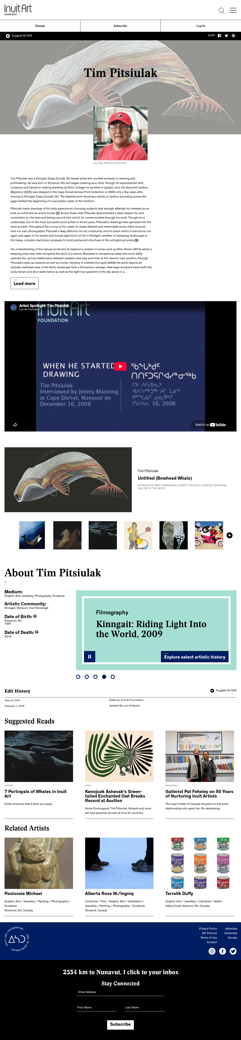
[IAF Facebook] (222, 951)
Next (230, 535)
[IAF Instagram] (212, 951)
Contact (212, 942)
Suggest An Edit (22, 35)
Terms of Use (209, 938)
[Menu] (233, 10)
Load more (24, 284)
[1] (57, 213)
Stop (89, 656)
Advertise (231, 929)
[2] (136, 240)
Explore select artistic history (194, 658)
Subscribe (120, 26)
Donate (40, 26)
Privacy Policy (208, 929)
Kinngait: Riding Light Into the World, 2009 (151, 629)
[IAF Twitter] (233, 951)
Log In (200, 26)
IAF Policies (209, 933)
